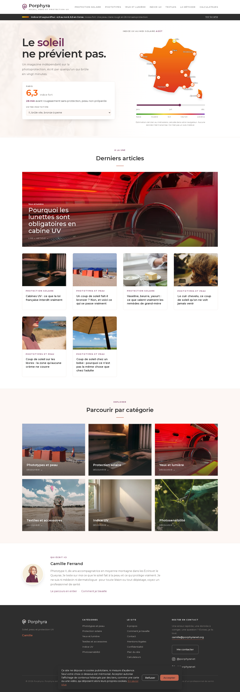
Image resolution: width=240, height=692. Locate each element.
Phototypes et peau (90, 291)
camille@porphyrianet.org (188, 637)
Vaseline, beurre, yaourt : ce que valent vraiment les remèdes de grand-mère (145, 299)
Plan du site (133, 652)
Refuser (150, 677)
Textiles (171, 7)
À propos (132, 626)
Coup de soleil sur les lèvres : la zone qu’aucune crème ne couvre (43, 363)
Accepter (169, 677)
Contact (131, 636)
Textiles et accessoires (94, 641)
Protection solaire (88, 7)
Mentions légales (136, 641)
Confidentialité (135, 646)
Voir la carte (211, 17)
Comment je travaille (94, 591)
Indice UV (156, 7)
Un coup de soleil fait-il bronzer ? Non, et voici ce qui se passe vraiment (94, 299)
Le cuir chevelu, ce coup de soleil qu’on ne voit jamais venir (194, 299)
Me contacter (185, 649)
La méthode (188, 7)
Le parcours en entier (63, 591)
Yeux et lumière (135, 7)
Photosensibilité (91, 652)
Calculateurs (209, 7)
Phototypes (113, 7)
